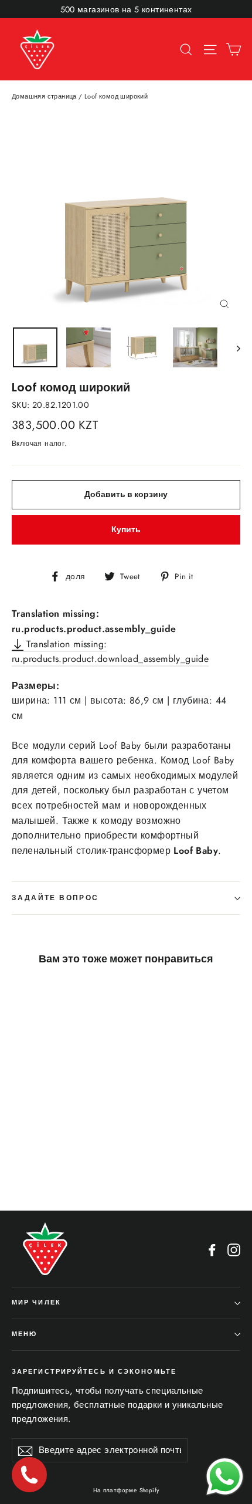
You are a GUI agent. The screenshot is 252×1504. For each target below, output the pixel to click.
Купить (126, 529)
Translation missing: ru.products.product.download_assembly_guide (110, 651)
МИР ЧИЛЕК (36, 1302)
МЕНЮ (24, 1334)
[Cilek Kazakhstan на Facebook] (212, 1249)
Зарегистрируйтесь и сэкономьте (94, 1371)
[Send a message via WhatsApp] (224, 1476)
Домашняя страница (44, 96)
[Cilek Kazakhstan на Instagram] (233, 1249)
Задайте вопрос (55, 898)
